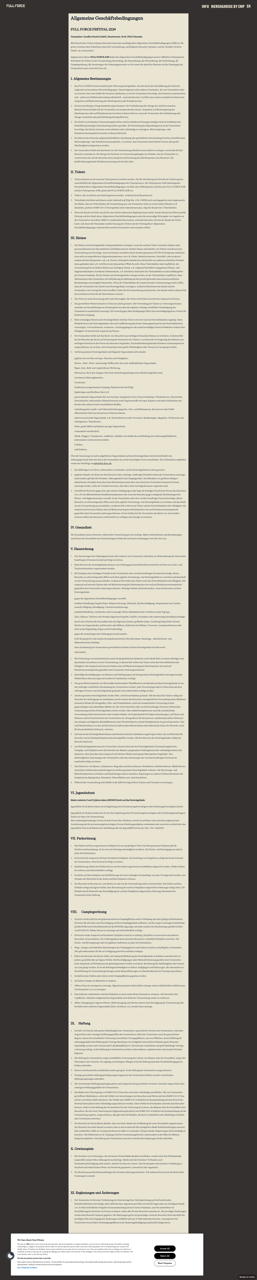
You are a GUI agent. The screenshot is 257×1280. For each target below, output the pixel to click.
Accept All (165, 1248)
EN (249, 6)
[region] (107, 1254)
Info (205, 6)
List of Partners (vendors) (27, 1268)
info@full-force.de (103, 463)
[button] (10, 1255)
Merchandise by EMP (228, 6)
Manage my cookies (247, 1277)
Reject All (164, 1256)
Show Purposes (165, 1263)
